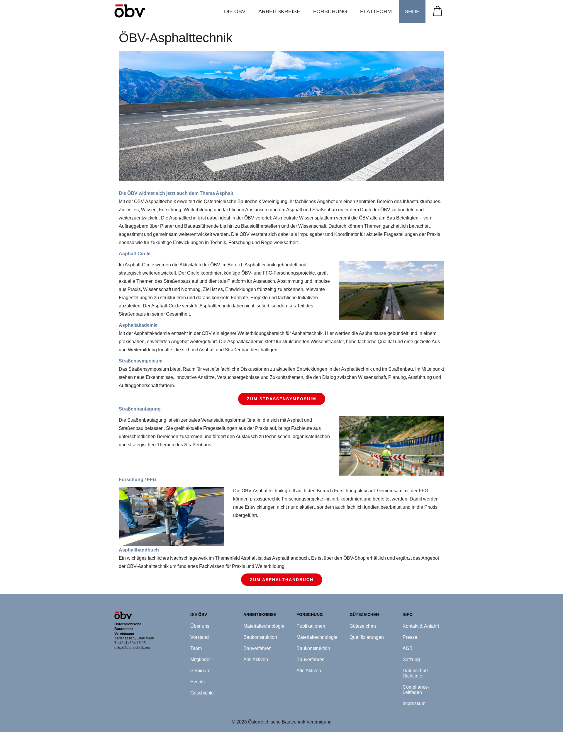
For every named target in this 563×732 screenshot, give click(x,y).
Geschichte (202, 692)
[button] (234, 11)
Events (197, 681)
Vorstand (199, 637)
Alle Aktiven (255, 659)
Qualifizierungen (367, 637)
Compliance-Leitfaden (416, 690)
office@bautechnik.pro (132, 648)
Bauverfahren (257, 648)
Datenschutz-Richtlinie (416, 673)
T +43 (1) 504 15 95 (130, 643)
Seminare (200, 670)
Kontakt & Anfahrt (421, 626)
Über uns (199, 626)
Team (196, 648)
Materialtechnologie (263, 626)
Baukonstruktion (260, 637)
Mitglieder (200, 659)
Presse (410, 637)
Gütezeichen (363, 626)
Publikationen (310, 626)
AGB (408, 648)
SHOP (412, 11)
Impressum (414, 703)
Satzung (411, 659)
